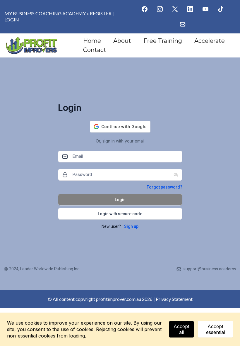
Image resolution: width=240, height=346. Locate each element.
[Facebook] (144, 9)
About (122, 40)
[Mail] (182, 24)
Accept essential (215, 329)
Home (92, 40)
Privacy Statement (174, 299)
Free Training (162, 40)
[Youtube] (205, 9)
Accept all (181, 329)
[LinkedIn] (190, 9)
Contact (94, 49)
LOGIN (11, 19)
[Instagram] (159, 9)
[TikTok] (220, 9)
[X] (175, 9)
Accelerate (209, 40)
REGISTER (101, 13)
